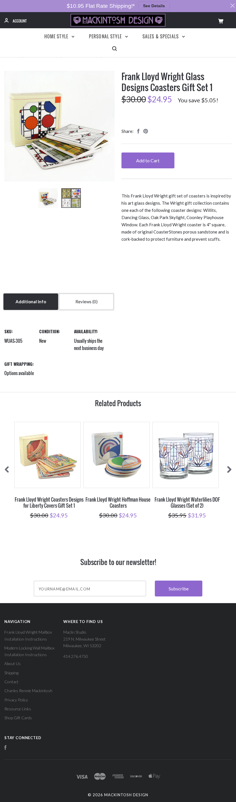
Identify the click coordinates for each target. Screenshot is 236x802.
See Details (154, 5)
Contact (11, 681)
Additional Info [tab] (31, 301)
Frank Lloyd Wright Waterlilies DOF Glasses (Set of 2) (187, 502)
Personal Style (106, 36)
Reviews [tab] (83, 301)
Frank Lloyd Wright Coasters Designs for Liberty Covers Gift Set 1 (49, 502)
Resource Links (17, 708)
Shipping (11, 672)
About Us (12, 663)
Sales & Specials (161, 36)
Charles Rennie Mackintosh (28, 690)
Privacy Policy (16, 699)
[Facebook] (5, 748)
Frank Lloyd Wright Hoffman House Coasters (118, 502)
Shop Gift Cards (18, 717)
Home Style (57, 36)
